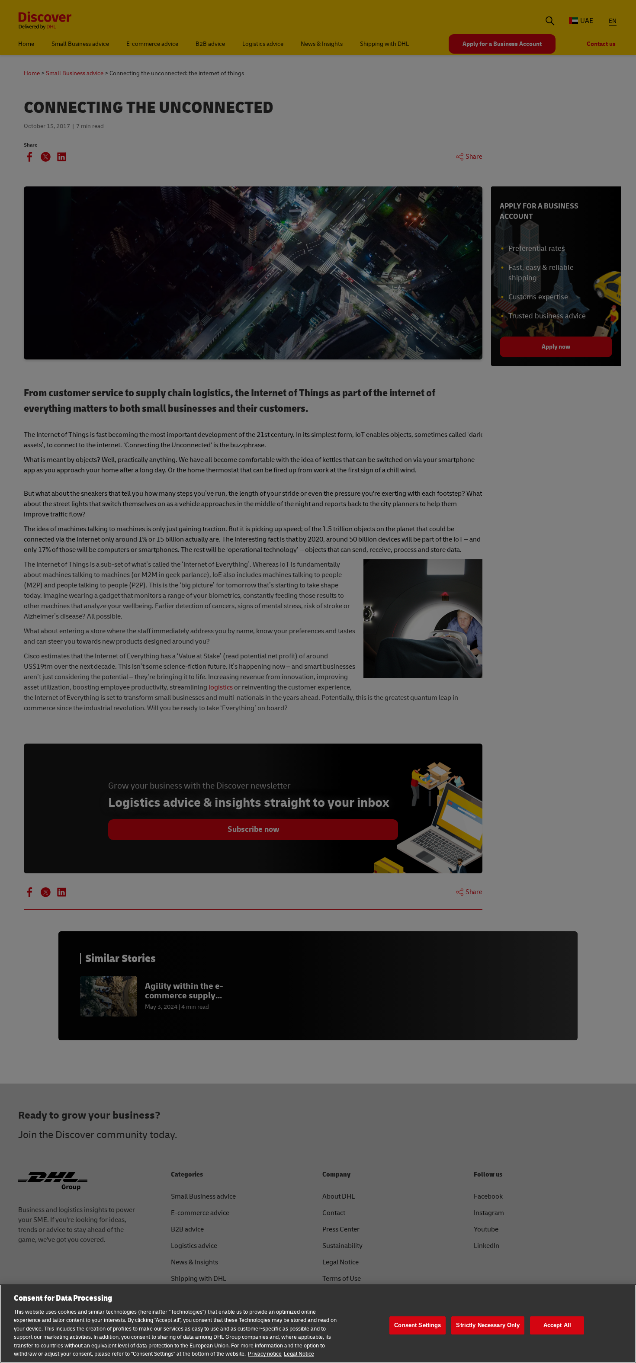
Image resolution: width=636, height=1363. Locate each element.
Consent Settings (417, 1325)
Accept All (557, 1325)
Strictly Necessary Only (488, 1325)
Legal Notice (299, 1353)
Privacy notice (265, 1353)
